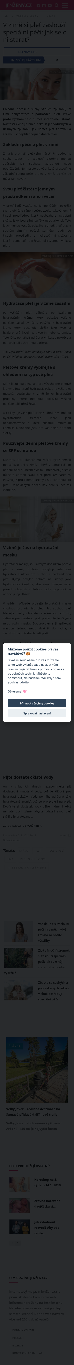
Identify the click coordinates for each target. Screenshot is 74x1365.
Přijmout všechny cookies (37, 703)
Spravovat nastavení (37, 713)
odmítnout (15, 678)
